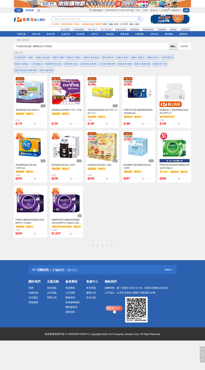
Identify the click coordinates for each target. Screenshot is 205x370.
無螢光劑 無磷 (124, 63)
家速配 (173, 29)
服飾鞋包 (183, 33)
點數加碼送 (121, 29)
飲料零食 (51, 33)
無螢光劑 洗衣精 (88, 63)
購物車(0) (176, 10)
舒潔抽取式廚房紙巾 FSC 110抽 (66, 109)
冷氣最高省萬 (87, 24)
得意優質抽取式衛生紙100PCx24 (25, 166)
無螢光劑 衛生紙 (53, 63)
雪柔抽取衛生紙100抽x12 (27, 109)
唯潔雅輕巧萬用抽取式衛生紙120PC (137, 166)
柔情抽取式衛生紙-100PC (63, 164)
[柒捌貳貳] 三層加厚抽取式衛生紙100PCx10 (174, 111)
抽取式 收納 (122, 57)
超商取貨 (185, 29)
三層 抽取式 (36, 63)
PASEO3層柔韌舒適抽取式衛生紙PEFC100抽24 (30, 221)
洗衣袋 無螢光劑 (107, 63)
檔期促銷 (134, 29)
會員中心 (154, 10)
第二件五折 (106, 29)
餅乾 (105, 24)
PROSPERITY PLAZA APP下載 (119, 10)
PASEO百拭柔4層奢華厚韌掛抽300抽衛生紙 (138, 111)
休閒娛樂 (139, 33)
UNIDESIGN (66, 24)
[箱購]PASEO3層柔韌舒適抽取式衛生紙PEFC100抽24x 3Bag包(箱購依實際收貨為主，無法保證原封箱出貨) (65, 221)
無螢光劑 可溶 (159, 63)
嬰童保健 (124, 33)
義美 (132, 24)
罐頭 (137, 24)
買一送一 (92, 29)
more (168, 269)
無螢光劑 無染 (71, 63)
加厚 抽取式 (167, 57)
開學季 (98, 24)
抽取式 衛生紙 (42, 57)
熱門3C (95, 33)
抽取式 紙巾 (153, 57)
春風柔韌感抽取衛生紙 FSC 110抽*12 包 (102, 111)
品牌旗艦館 (79, 29)
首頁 (19, 39)
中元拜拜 (55, 24)
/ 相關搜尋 (25, 39)
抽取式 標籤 (58, 57)
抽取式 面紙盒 (21, 63)
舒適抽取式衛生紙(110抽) (99, 164)
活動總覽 (162, 29)
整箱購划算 (148, 29)
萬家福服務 (97, 10)
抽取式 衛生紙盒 (91, 57)
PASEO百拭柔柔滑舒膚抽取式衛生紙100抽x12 (175, 166)
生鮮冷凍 (36, 33)
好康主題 (21, 33)
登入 (138, 10)
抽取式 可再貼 (73, 57)
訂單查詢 (165, 10)
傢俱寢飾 (169, 33)
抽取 (31, 57)
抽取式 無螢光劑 (142, 63)
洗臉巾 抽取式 (137, 57)
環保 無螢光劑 (46, 70)
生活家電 (80, 33)
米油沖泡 (65, 33)
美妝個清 (110, 33)
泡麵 (111, 24)
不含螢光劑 (20, 57)
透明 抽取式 (107, 57)
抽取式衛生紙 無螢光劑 (25, 70)
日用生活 (154, 33)
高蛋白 (77, 24)
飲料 (116, 24)
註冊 (145, 10)
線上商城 (65, 29)
